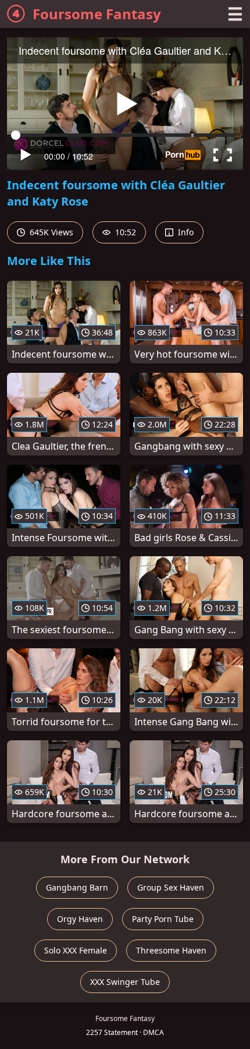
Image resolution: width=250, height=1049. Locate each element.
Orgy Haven (80, 918)
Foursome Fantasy (97, 13)
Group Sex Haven (170, 887)
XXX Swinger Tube (125, 981)
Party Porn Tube (163, 918)
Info (185, 232)
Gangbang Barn (77, 887)
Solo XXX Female (75, 950)
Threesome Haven (171, 950)
